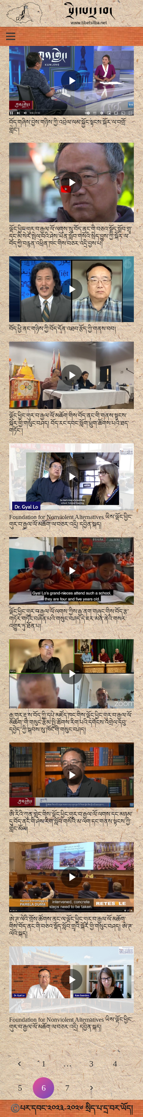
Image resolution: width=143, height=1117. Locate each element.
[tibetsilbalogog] (24, 13)
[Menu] (10, 36)
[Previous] (20, 1064)
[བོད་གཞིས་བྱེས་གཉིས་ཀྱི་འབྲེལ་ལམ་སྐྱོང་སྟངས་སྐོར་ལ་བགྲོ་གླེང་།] (71, 51)
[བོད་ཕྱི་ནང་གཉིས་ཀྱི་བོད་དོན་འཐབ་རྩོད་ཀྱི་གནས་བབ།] (71, 261)
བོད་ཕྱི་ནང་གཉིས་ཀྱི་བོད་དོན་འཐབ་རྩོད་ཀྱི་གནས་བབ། (62, 329)
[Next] (91, 1088)
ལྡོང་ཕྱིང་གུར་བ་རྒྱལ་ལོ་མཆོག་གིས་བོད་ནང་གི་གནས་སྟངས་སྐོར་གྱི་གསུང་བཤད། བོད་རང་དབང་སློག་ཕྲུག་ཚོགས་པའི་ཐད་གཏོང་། (69, 422)
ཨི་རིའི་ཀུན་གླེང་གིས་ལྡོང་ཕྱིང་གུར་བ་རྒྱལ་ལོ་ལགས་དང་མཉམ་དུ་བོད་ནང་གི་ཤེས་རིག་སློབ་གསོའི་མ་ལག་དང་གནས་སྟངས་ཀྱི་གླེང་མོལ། (70, 821)
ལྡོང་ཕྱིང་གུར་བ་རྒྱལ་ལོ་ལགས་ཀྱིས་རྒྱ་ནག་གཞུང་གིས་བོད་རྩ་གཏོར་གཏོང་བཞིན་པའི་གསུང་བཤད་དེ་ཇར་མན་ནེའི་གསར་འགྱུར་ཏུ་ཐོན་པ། (69, 618)
